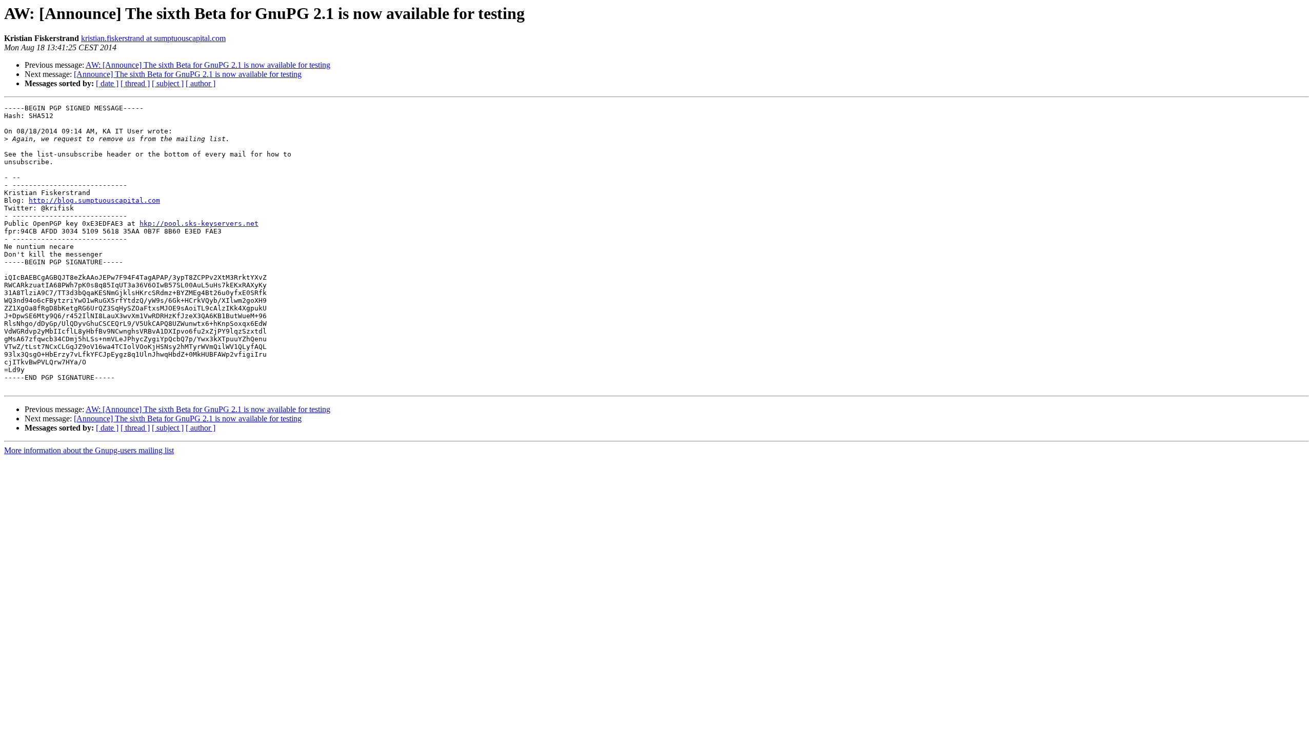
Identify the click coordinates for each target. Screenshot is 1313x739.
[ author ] (200, 83)
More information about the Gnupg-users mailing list (89, 450)
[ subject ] (168, 83)
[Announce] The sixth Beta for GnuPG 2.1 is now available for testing (188, 74)
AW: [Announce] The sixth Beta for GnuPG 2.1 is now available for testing (208, 65)
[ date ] (107, 83)
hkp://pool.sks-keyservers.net (199, 223)
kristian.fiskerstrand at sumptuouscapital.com (153, 38)
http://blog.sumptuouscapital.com (94, 200)
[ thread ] (135, 83)
